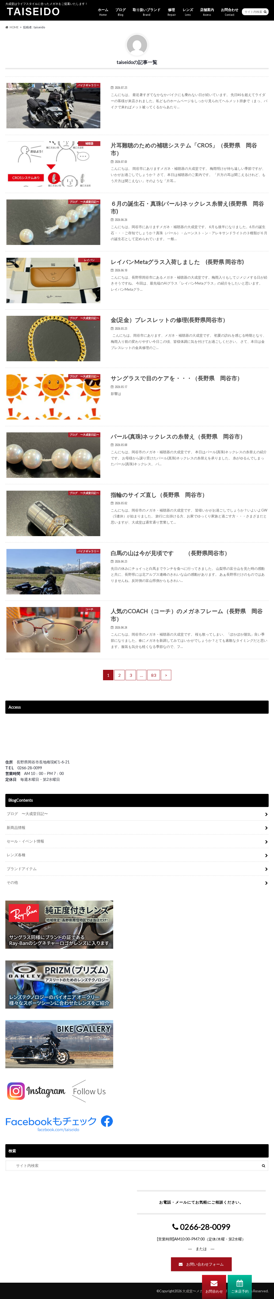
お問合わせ (214, 1291)
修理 (172, 11)
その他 (12, 882)
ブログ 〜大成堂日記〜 (27, 813)
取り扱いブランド (147, 11)
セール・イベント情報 (25, 841)
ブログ (120, 11)
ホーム (103, 11)
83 (153, 675)
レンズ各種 (16, 854)
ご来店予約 (240, 1291)
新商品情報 (16, 827)
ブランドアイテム (22, 868)
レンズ (188, 11)
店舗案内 (207, 11)
